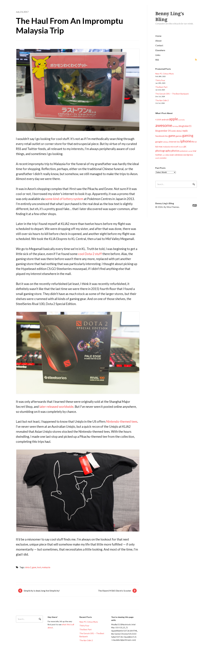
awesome (163, 125)
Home (158, 36)
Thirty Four (160, 80)
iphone (185, 141)
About (158, 40)
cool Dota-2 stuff (90, 254)
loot (39, 567)
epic (185, 130)
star (194, 151)
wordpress (188, 155)
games (179, 136)
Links (157, 55)
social (190, 151)
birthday (175, 126)
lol (196, 142)
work (157, 158)
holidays (165, 142)
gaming (187, 135)
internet (173, 142)
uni (163, 155)
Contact (159, 45)
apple (173, 119)
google (158, 141)
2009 (159, 120)
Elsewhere (160, 50)
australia (181, 120)
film (166, 136)
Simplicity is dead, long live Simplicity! (42, 590)
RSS (157, 59)
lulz (156, 146)
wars (172, 154)
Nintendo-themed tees (121, 421)
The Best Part (161, 87)
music (181, 147)
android (165, 119)
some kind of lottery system (64, 199)
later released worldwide (56, 406)
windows (179, 155)
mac (161, 146)
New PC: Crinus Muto (164, 73)
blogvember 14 (162, 130)
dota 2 (179, 130)
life (192, 141)
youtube (163, 158)
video (167, 155)
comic (173, 131)
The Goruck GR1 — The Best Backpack (172, 93)
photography (163, 150)
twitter (158, 154)
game (171, 135)
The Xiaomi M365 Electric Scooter (114, 590)
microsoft (174, 147)
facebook (160, 136)
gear (34, 567)
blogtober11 (185, 126)
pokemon (184, 151)
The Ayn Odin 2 (162, 100)
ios (178, 141)
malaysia (166, 147)
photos (175, 150)
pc (185, 146)
